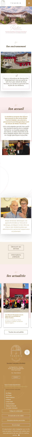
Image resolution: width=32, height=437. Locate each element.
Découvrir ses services (16, 248)
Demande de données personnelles (16, 420)
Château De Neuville (11, 406)
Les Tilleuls (8, 393)
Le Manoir (8, 399)
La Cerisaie (8, 395)
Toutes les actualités (16, 332)
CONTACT (16, 377)
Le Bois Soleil (9, 401)
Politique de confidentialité (16, 411)
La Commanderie (10, 403)
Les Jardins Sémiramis (11, 408)
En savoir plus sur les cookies (16, 415)
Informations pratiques (16, 256)
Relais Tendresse (10, 397)
